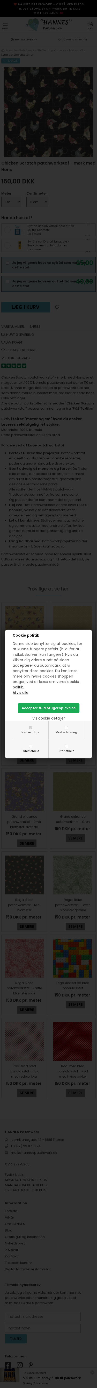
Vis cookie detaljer (48, 718)
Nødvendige (30, 732)
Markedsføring (66, 732)
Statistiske (66, 751)
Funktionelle (30, 751)
